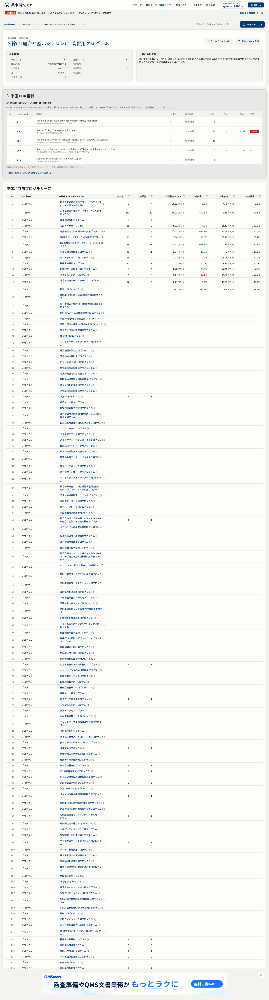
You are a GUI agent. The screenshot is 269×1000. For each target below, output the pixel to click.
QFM (19, 140)
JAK (19, 131)
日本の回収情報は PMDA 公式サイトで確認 (27, 172)
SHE (19, 121)
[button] (158, 5)
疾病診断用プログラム (30, 24)
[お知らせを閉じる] (262, 13)
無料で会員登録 (247, 12)
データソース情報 (250, 41)
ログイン (257, 5)
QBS (19, 150)
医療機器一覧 (10, 24)
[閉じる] (261, 975)
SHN (19, 159)
